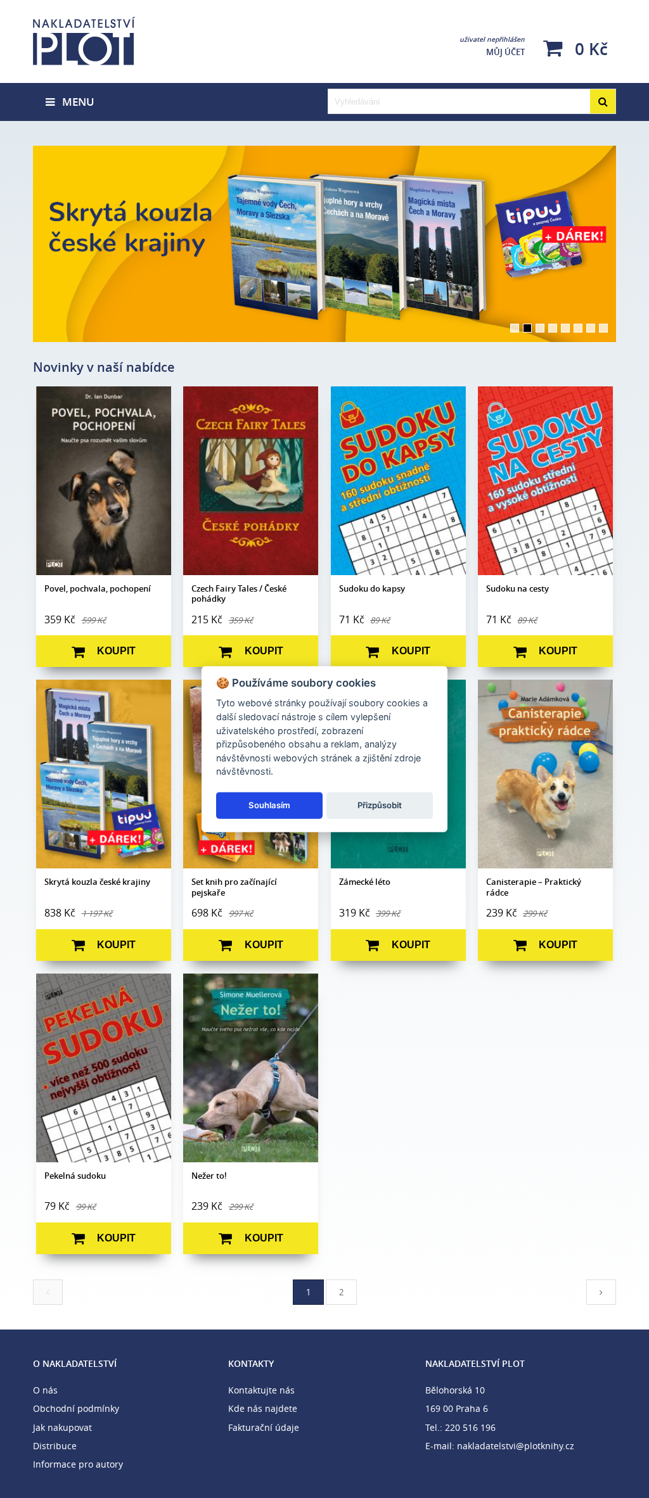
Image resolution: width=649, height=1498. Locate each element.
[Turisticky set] (324, 244)
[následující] (601, 1292)
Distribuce (55, 1446)
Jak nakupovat (62, 1427)
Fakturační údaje (263, 1427)
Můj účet (492, 46)
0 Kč (589, 48)
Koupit (116, 650)
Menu (74, 101)
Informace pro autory (78, 1464)
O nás (45, 1390)
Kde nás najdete (262, 1408)
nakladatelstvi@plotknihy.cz (515, 1446)
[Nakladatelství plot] (128, 41)
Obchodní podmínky (76, 1408)
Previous (14, 244)
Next (635, 244)
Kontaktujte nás (261, 1390)
